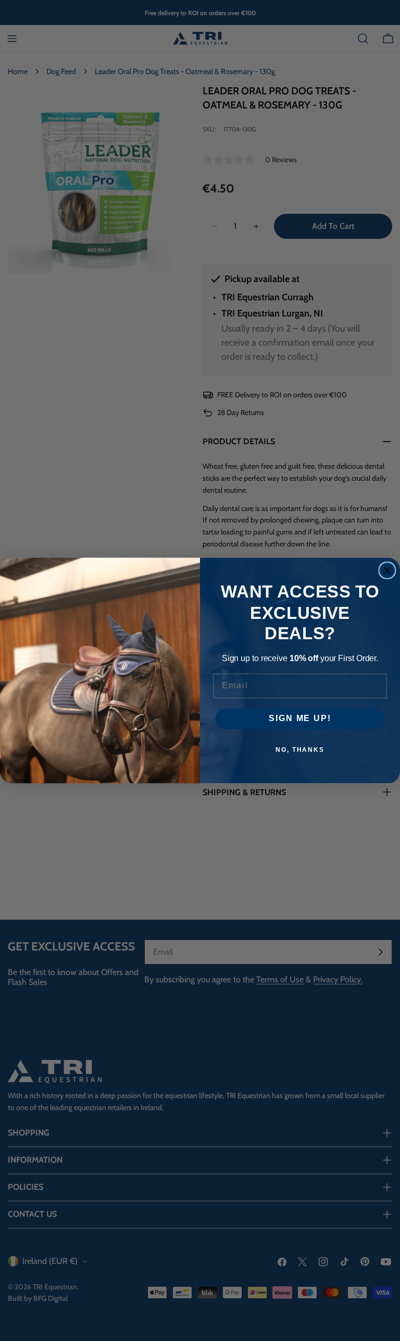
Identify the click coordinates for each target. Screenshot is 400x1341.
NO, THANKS (300, 749)
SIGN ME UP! (300, 718)
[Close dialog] (387, 570)
